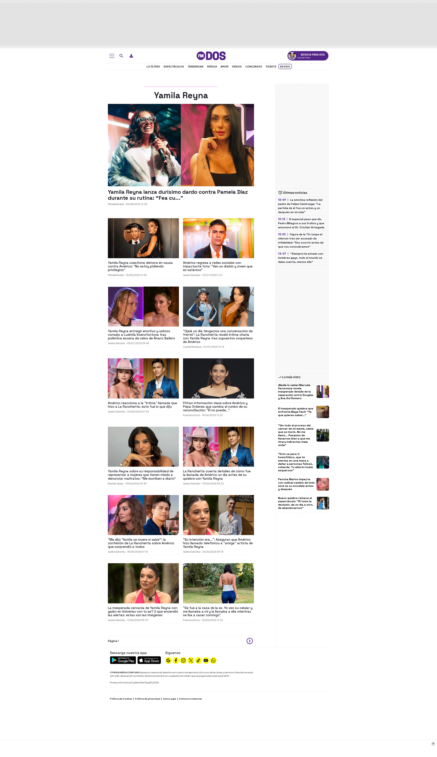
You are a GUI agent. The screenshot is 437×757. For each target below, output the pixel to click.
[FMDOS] (211, 55)
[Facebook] (175, 660)
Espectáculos (174, 66)
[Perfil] (131, 56)
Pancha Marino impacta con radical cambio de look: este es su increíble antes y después (296, 484)
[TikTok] (198, 660)
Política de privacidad (147, 698)
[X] (190, 660)
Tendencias (195, 66)
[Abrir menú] (112, 56)
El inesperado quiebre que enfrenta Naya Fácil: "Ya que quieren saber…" (295, 412)
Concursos (253, 66)
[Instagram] (183, 660)
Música (212, 66)
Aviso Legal (169, 698)
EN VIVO (285, 66)
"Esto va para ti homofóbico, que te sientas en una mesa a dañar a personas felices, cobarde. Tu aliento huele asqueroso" (295, 462)
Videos (237, 66)
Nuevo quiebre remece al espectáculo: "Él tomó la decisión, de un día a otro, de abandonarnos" (295, 503)
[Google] (168, 660)
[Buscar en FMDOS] (121, 56)
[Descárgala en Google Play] (123, 659)
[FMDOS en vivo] (292, 56)
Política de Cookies (121, 698)
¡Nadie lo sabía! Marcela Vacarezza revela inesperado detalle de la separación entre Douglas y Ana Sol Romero (295, 391)
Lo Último (153, 66)
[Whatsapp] (213, 660)
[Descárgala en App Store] (149, 659)
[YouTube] (205, 660)
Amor (224, 66)
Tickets (271, 66)
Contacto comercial (190, 698)
